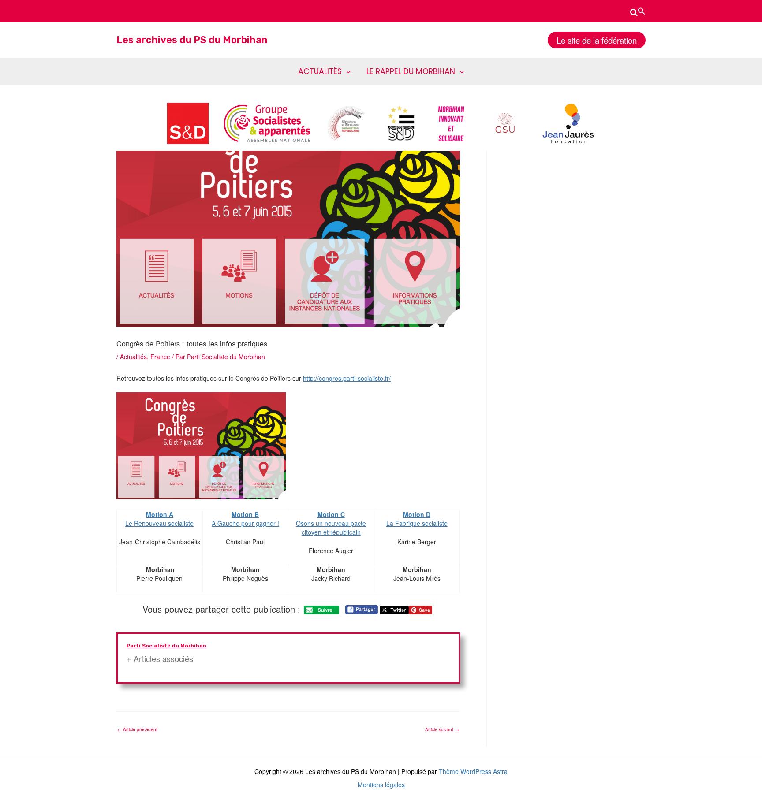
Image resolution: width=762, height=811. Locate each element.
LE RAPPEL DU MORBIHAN (410, 71)
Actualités (133, 356)
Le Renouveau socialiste (159, 519)
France (160, 356)
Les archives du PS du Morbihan (192, 39)
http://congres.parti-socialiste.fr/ (347, 378)
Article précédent (137, 729)
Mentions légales (381, 784)
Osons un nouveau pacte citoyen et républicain (331, 523)
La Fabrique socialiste (417, 523)
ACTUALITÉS (320, 71)
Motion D (416, 514)
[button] (638, 11)
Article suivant (442, 729)
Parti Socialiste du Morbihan (166, 646)
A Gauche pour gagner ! (245, 523)
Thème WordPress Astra (473, 771)
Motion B (245, 514)
